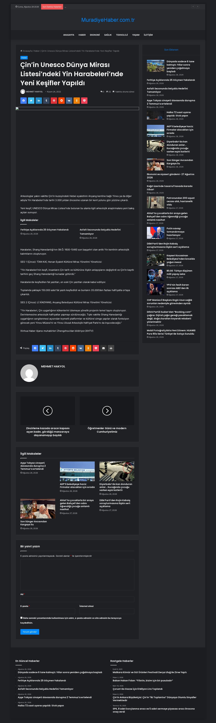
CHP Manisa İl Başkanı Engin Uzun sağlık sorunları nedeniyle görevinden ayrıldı (169, 301)
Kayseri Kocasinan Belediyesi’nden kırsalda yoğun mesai (181, 259)
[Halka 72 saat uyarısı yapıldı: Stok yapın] (155, 117)
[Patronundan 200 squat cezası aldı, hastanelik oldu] (155, 202)
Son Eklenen (171, 49)
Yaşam (135, 35)
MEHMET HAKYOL (34, 91)
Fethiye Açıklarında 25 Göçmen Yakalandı (45, 229)
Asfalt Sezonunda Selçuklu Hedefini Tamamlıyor (88, 6)
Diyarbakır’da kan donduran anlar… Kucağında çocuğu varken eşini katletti (115, 487)
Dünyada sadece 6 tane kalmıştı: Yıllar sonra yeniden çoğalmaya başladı (180, 66)
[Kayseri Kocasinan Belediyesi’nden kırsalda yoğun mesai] (155, 260)
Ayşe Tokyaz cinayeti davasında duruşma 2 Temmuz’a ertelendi (33, 465)
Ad (22, 594)
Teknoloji (122, 35)
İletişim (148, 35)
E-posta (25, 606)
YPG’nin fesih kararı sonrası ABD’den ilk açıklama (178, 288)
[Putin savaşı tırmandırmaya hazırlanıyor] (155, 233)
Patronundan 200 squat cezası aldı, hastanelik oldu (181, 201)
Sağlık (108, 35)
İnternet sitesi (87, 606)
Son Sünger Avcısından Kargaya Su (33, 523)
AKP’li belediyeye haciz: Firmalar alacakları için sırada (77, 486)
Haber (82, 35)
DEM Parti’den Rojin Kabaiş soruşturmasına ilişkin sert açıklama (114, 503)
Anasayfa (68, 35)
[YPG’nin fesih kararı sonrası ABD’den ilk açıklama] (155, 289)
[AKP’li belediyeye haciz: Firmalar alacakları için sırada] (77, 471)
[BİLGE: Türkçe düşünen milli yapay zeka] (155, 275)
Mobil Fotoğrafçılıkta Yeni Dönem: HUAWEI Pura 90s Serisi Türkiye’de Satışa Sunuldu (171, 332)
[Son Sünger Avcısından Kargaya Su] (37, 508)
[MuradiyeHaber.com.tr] (108, 20)
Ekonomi (95, 35)
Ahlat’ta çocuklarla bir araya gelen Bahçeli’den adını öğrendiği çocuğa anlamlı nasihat (77, 505)
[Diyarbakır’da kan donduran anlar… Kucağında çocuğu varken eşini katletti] (116, 471)
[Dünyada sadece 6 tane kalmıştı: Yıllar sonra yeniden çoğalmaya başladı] (155, 66)
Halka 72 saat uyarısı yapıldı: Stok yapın (179, 114)
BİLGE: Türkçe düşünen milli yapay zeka (179, 272)
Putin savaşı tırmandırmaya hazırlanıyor (175, 232)
